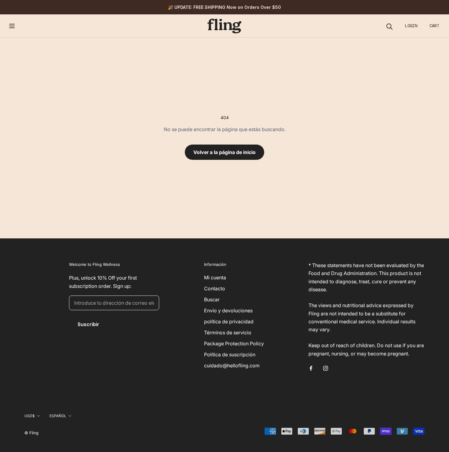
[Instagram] (325, 368)
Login (411, 25)
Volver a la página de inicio (224, 152)
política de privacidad (229, 321)
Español (57, 415)
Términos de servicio (227, 332)
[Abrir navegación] (11, 26)
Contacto (214, 288)
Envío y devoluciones (228, 310)
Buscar (212, 299)
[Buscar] (389, 26)
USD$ (29, 415)
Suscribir (88, 324)
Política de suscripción (229, 354)
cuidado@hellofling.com (232, 365)
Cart (434, 25)
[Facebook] (310, 368)
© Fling (31, 432)
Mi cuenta (215, 277)
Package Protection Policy (234, 343)
